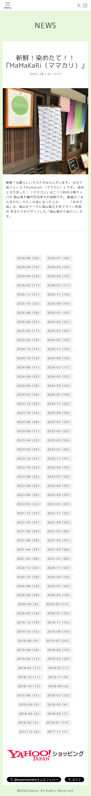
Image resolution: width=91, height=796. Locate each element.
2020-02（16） (29, 613)
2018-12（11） (30, 677)
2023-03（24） (59, 440)
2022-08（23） (29, 477)
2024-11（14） (59, 349)
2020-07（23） (59, 586)
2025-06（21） (29, 322)
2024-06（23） (29, 376)
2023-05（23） (59, 431)
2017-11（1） (58, 732)
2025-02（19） (29, 340)
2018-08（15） (29, 695)
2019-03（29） (59, 659)
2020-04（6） (29, 604)
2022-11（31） (59, 459)
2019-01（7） (59, 668)
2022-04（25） (29, 495)
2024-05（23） (59, 376)
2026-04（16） (29, 276)
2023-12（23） (29, 404)
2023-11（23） (59, 404)
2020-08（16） (29, 586)
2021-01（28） (59, 559)
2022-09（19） (59, 467)
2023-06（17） (29, 431)
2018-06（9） (30, 705)
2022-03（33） (59, 495)
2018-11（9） (59, 677)
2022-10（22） (29, 467)
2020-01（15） (59, 613)
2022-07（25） (59, 477)
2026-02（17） (29, 285)
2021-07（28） (59, 531)
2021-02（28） (29, 559)
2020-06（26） (29, 595)
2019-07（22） (58, 641)
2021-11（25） (59, 513)
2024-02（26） (29, 395)
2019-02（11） (30, 668)
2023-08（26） (29, 422)
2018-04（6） (30, 714)
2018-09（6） (59, 686)
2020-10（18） (29, 577)
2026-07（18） (59, 258)
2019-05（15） (59, 650)
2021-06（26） (29, 540)
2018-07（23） (59, 695)
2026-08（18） (29, 258)
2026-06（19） (29, 267)
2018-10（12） (30, 686)
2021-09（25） (59, 522)
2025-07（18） (59, 313)
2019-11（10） (59, 622)
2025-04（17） (29, 331)
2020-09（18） (59, 577)
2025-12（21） (29, 294)
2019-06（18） (29, 650)
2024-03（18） (59, 386)
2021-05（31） (59, 540)
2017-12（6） (30, 732)
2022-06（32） (29, 486)
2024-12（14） (29, 349)
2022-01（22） (59, 504)
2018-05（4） (58, 705)
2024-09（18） (59, 358)
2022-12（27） (29, 459)
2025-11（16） (59, 294)
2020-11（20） (59, 568)
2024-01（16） (59, 395)
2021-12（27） (29, 513)
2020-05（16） (59, 595)
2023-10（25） (29, 413)
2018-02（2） (29, 723)
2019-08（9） (29, 641)
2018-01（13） (58, 723)
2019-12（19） (29, 622)
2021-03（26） (59, 550)
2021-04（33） (29, 550)
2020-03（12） (58, 604)
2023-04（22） (29, 440)
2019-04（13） (29, 659)
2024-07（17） (59, 367)
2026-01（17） (59, 285)
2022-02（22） (29, 504)
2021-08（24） (29, 531)
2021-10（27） (29, 522)
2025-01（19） (59, 340)
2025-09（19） (59, 304)
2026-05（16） (59, 267)
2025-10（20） (29, 304)
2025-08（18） (29, 313)
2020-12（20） (29, 568)
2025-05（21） (59, 322)
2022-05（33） (59, 486)
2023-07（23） (59, 422)
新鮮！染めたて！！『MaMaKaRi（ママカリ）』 (45, 61)
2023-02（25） (29, 449)
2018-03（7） (58, 714)
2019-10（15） (29, 632)
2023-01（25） (59, 449)
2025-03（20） (59, 331)
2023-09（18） (59, 413)
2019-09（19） (59, 632)
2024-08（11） (29, 367)
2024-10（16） (29, 358)
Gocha (33, 790)
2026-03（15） (59, 276)
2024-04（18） (29, 386)
